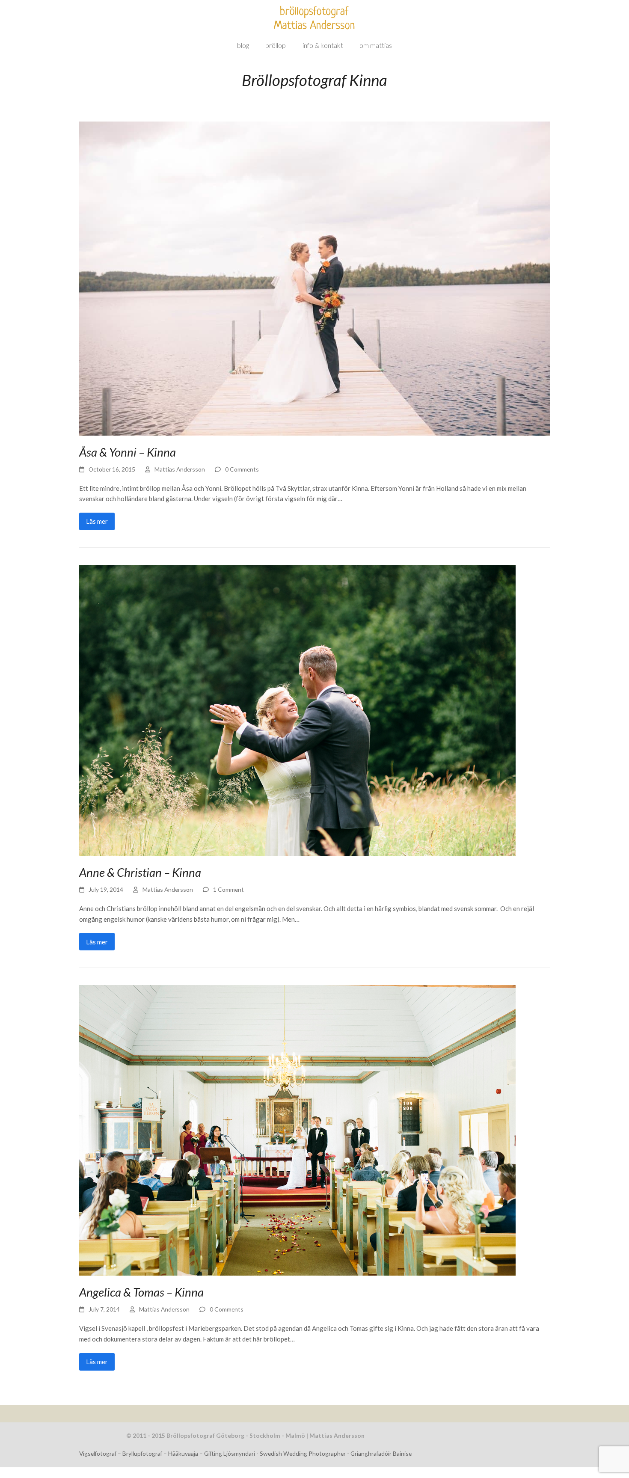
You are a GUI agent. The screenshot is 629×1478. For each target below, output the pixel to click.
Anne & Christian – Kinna (140, 872)
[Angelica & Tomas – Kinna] (297, 1130)
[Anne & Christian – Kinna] (297, 709)
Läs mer (97, 521)
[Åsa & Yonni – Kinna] (314, 278)
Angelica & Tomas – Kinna (141, 1292)
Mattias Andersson (179, 469)
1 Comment (228, 889)
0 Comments (242, 469)
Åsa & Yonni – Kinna (127, 452)
